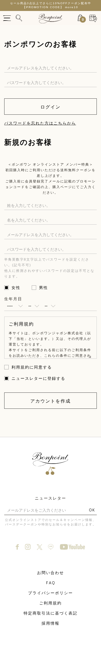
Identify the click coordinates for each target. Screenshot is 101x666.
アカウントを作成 (50, 400)
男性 (43, 287)
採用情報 (50, 623)
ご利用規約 (50, 602)
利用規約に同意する (32, 367)
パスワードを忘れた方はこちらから (40, 123)
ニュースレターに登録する (38, 378)
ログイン (50, 106)
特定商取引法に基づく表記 (50, 613)
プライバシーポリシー (50, 592)
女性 (16, 287)
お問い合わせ (50, 572)
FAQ (50, 582)
